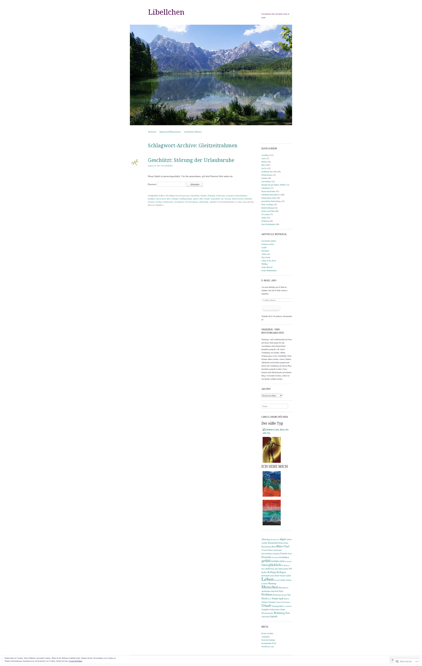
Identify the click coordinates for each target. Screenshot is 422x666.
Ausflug (264, 543)
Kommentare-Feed (268, 643)
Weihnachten (275, 609)
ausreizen (186, 195)
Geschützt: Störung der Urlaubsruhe (191, 160)
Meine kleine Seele (268, 197)
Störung (228, 198)
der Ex (264, 168)
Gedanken (284, 557)
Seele (264, 598)
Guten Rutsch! (267, 267)
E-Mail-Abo (268, 280)
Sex (269, 598)
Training (271, 602)
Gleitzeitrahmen (241, 195)
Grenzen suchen (267, 244)
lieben (288, 579)
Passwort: (152, 184)
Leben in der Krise (268, 260)
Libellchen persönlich (269, 194)
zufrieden (213, 201)
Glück (264, 565)
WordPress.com (267, 646)
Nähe (281, 591)
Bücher (264, 161)
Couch (264, 549)
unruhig (158, 201)
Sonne (275, 598)
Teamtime (248, 198)
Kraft (277, 575)
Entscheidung (266, 553)
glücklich (274, 564)
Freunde (266, 557)
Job (290, 568)
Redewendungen (267, 207)
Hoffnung (270, 568)
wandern (265, 609)
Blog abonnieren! (271, 308)
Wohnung (265, 221)
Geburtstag (220, 195)
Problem (266, 594)
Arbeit (289, 539)
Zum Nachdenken (268, 224)
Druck (270, 550)
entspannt (276, 553)
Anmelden (265, 636)
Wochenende (267, 613)
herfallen (151, 198)
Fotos (290, 553)
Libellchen (166, 12)
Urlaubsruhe (168, 201)
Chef (286, 546)
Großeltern (285, 565)
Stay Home (265, 257)
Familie (264, 178)
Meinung (272, 583)
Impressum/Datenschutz (170, 131)
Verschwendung (191, 201)
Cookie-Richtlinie (75, 661)
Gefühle (275, 561)
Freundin (275, 557)
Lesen (276, 580)
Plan (201, 198)
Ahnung (265, 539)
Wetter (282, 609)
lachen (288, 575)
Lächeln (264, 583)
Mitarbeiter (283, 587)
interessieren (161, 198)
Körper (283, 575)
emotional (277, 549)
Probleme (277, 594)
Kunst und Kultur (268, 191)
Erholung (211, 195)
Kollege (272, 572)
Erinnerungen (266, 174)
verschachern (179, 201)
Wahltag (264, 263)
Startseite (152, 131)
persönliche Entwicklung (271, 201)
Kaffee (264, 572)
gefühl (266, 560)
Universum (285, 602)
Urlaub (266, 605)
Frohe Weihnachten (268, 270)
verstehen (288, 606)
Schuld (284, 595)
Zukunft (273, 616)
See (222, 198)
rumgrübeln (215, 198)
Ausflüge (265, 155)
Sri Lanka (265, 214)
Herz (263, 568)
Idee (276, 568)
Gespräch (230, 195)
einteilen (203, 195)
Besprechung (283, 543)
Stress (286, 598)
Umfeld (278, 602)
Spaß (281, 598)
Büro (163, 195)
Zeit (288, 612)
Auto (263, 158)
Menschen (269, 586)
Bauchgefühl (273, 542)
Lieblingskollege (185, 198)
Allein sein (265, 254)
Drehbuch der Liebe (269, 171)
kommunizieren (268, 575)
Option (195, 198)
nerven (274, 591)
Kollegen (175, 198)
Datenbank (195, 195)
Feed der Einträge (268, 640)
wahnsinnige (203, 201)
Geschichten (266, 181)
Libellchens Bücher (193, 131)
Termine (151, 201)
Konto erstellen (267, 633)
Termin (264, 602)
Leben (267, 579)
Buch (274, 546)
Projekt (207, 198)
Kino (169, 198)
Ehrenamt (265, 250)
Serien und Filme (268, 211)
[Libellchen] (211, 75)
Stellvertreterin (237, 198)
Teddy (263, 217)
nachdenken (266, 591)
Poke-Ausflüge (267, 204)
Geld (282, 561)
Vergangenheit (278, 606)
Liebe (282, 579)
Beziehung (266, 546)
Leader (264, 247)
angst (283, 539)
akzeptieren (274, 539)
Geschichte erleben (268, 240)
